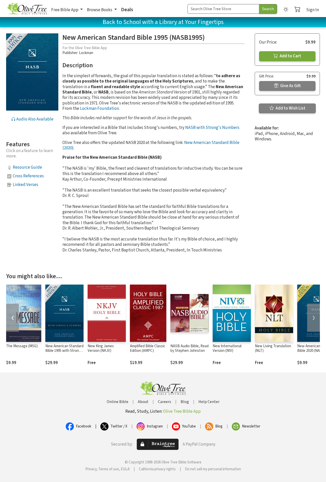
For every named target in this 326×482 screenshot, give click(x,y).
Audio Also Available (34, 119)
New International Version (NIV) (227, 348)
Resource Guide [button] (27, 167)
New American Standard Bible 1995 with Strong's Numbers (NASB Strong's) (64, 353)
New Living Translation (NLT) (273, 348)
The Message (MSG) (22, 346)
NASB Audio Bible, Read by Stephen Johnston (189, 348)
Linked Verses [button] (25, 185)
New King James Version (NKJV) (101, 348)
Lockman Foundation (99, 108)
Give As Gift (290, 86)
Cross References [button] (28, 176)
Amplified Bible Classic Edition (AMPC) (147, 348)
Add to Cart (290, 56)
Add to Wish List (290, 108)
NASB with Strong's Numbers (212, 128)
